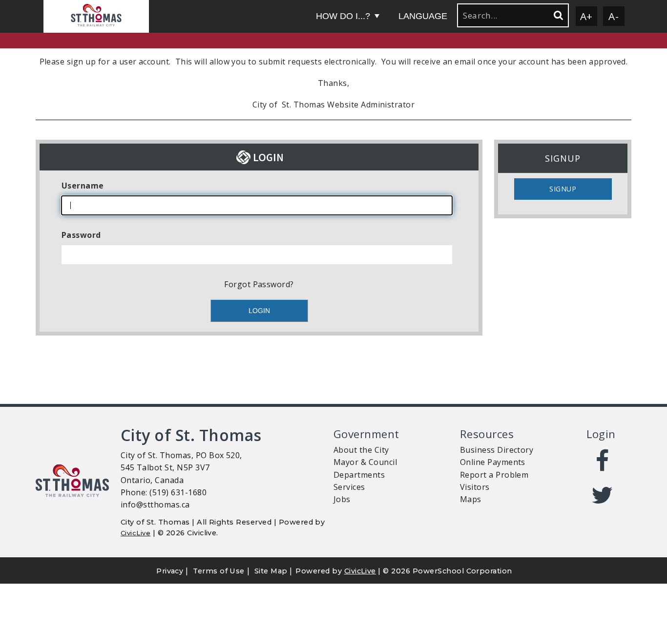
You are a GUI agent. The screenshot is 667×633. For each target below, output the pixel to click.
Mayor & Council (365, 462)
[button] (96, 16)
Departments (359, 474)
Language (422, 16)
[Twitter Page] (602, 495)
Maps (470, 499)
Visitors (475, 487)
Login (601, 434)
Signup (562, 188)
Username (83, 185)
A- (613, 16)
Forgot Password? (259, 284)
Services (349, 487)
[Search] (557, 15)
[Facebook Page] (602, 461)
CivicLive (135, 533)
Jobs (342, 499)
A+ (586, 16)
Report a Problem (494, 474)
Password (81, 235)
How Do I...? (343, 16)
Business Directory (497, 449)
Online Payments (492, 462)
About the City (361, 449)
